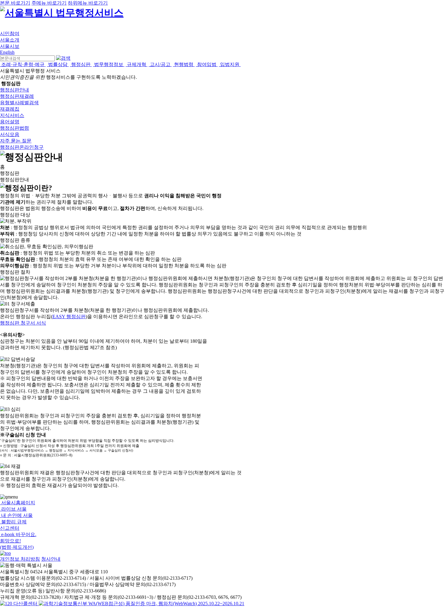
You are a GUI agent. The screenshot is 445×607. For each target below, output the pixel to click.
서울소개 (9, 39)
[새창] (141, 603)
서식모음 (9, 134)
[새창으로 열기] (19, 603)
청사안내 (51, 559)
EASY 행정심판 (69, 316)
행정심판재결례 (17, 96)
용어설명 (9, 121)
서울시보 (9, 46)
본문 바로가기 (15, 2)
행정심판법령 (14, 128)
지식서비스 (12, 115)
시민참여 (9, 33)
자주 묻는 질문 (15, 140)
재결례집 (9, 109)
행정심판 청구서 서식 (23, 322)
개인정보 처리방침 (20, 559)
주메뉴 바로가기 (49, 2)
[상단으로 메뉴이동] (5, 553)
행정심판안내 (14, 89)
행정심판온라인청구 (22, 147)
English (7, 52)
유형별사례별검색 (19, 102)
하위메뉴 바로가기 (88, 2)
